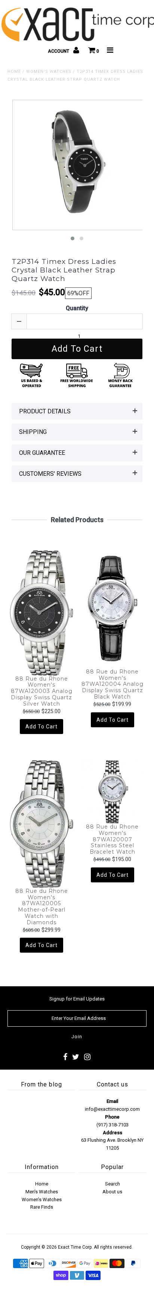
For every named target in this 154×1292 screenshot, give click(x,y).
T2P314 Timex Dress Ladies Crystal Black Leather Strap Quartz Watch (64, 270)
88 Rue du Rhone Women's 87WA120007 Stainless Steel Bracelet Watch (112, 839)
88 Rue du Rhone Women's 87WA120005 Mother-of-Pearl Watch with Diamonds (41, 907)
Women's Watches (48, 71)
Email (112, 1101)
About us (112, 1191)
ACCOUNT (59, 51)
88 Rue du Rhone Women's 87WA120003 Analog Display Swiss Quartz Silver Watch (42, 691)
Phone (112, 1117)
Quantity (77, 308)
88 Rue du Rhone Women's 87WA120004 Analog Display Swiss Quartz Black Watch (112, 684)
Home (14, 71)
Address (112, 1132)
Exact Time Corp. (75, 1247)
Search (112, 1184)
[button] (72, 238)
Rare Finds (41, 1207)
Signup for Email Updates (77, 999)
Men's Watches (41, 1191)
